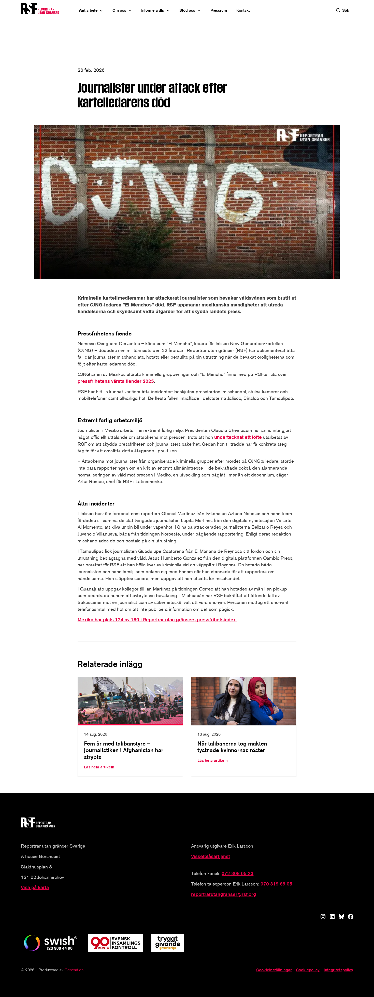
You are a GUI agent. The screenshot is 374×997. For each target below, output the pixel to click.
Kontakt (243, 10)
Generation (73, 969)
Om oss (119, 10)
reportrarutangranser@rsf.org (223, 894)
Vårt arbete (88, 10)
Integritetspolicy (338, 969)
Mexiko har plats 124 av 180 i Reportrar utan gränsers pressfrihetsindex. (157, 620)
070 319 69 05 (276, 884)
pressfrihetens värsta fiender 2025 (116, 381)
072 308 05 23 (237, 873)
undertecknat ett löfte (238, 437)
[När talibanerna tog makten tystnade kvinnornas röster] (243, 727)
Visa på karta (35, 887)
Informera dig (152, 10)
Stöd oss (187, 10)
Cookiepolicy (308, 969)
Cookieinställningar (274, 969)
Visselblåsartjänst (210, 856)
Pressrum (218, 10)
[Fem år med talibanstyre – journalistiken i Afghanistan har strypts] (130, 727)
